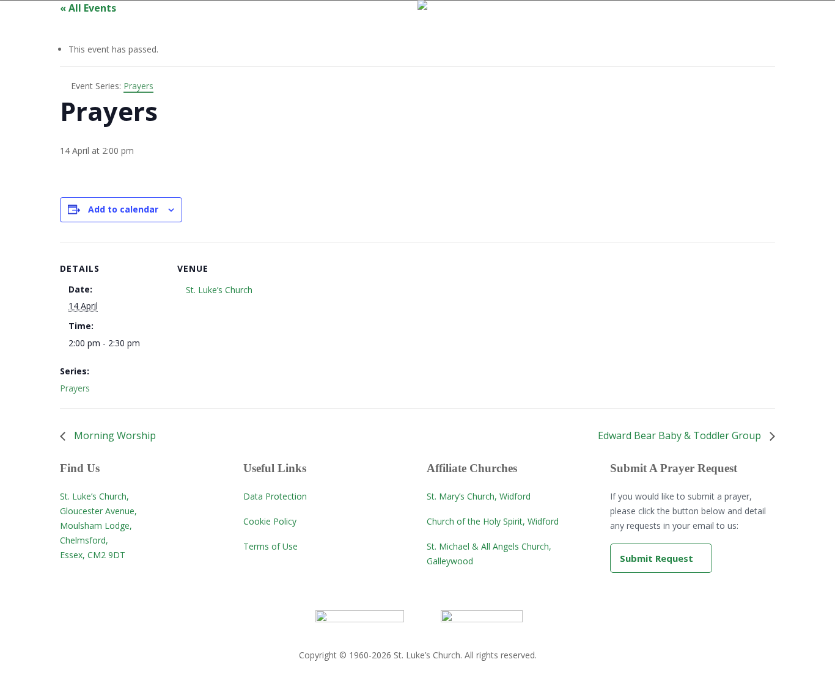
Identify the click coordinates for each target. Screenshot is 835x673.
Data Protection (275, 496)
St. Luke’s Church (219, 290)
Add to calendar (123, 209)
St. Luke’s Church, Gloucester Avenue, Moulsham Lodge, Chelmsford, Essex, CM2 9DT (98, 525)
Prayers (75, 388)
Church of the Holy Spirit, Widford (493, 521)
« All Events (88, 8)
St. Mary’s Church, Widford (479, 496)
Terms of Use (270, 546)
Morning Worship (114, 435)
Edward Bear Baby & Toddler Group (680, 435)
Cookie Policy (269, 521)
